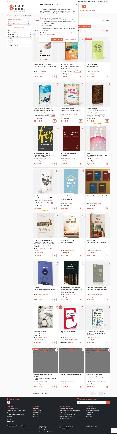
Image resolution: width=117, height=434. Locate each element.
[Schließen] (76, 4)
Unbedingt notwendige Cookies (51, 18)
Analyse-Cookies (47, 25)
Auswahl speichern (70, 39)
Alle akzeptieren (57, 39)
